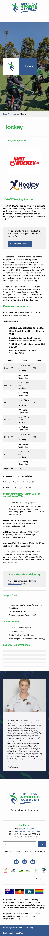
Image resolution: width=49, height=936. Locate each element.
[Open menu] (24, 18)
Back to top (39, 879)
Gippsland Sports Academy (23, 928)
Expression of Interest (19, 244)
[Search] (42, 844)
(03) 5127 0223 (27, 829)
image (19, 933)
